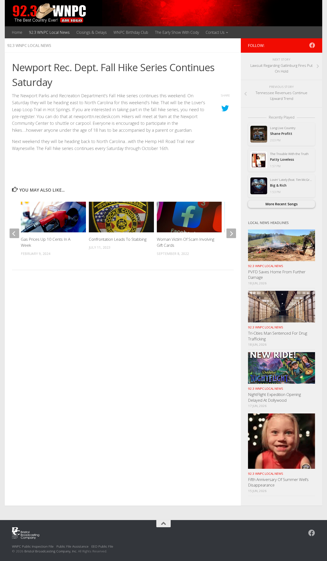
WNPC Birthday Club (130, 32)
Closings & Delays (91, 32)
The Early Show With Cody (177, 32)
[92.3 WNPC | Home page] (49, 13)
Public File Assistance (72, 546)
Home (17, 32)
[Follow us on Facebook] (312, 45)
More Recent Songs (281, 204)
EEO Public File (102, 546)
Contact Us (215, 32)
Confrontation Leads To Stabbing (118, 239)
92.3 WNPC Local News (49, 32)
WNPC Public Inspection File (33, 546)
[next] (231, 233)
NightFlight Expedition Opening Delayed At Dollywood (274, 397)
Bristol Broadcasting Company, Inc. (50, 551)
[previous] (14, 233)
